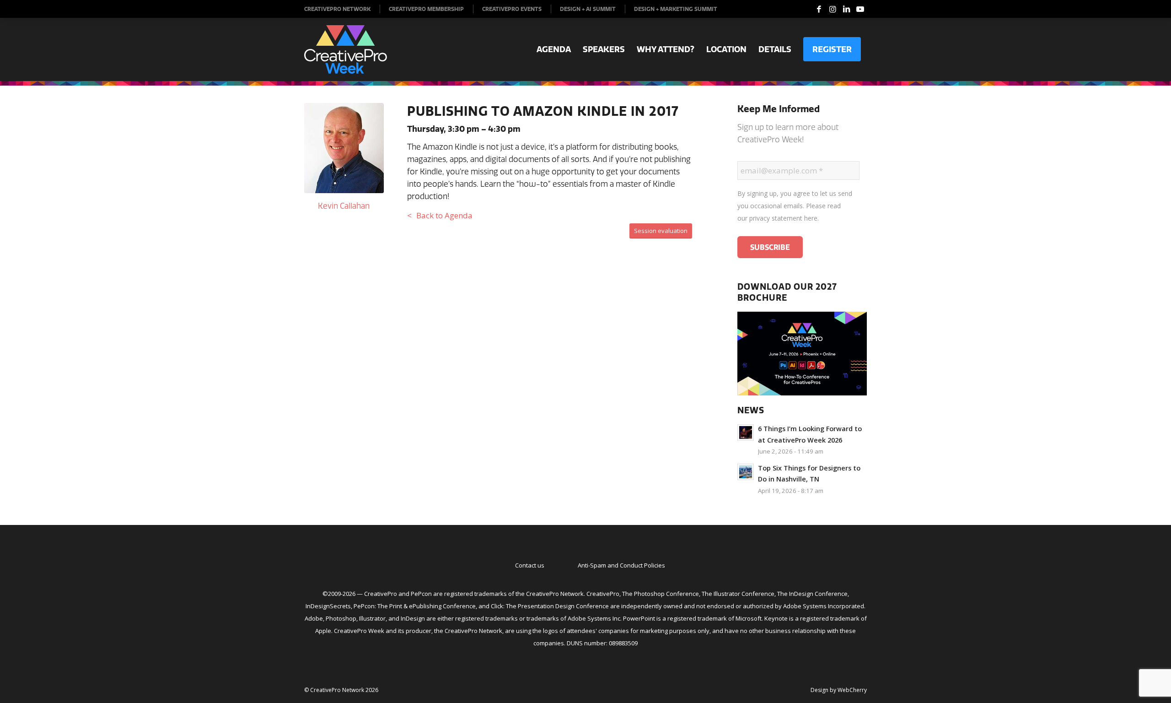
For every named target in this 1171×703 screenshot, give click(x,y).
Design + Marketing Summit (675, 8)
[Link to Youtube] (860, 9)
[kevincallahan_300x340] (344, 148)
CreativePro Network (337, 8)
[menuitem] (342, 9)
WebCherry (852, 690)
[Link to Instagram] (832, 9)
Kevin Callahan (344, 206)
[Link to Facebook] (819, 9)
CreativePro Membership (426, 8)
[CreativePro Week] (345, 49)
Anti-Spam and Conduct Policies (621, 565)
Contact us (529, 565)
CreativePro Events (512, 8)
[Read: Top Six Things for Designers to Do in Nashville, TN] (745, 472)
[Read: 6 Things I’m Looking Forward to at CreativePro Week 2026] (745, 432)
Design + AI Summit (588, 8)
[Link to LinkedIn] (846, 9)
